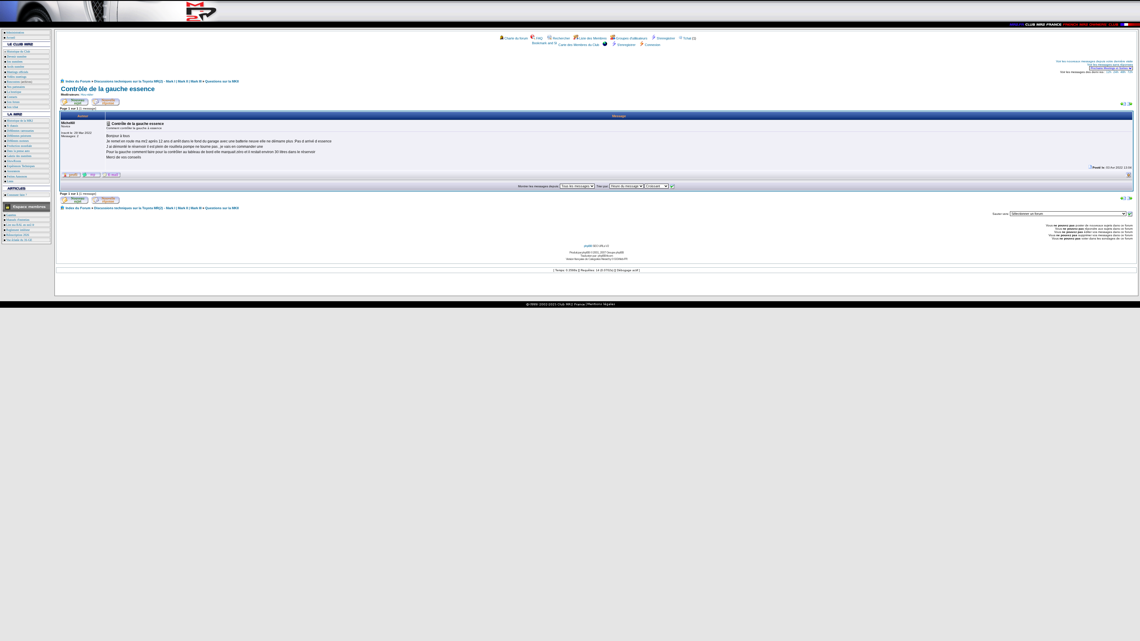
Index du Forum (78, 81)
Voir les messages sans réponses (1110, 64)
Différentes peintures (18, 135)
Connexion (652, 45)
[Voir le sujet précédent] (1123, 104)
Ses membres (14, 61)
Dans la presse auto (18, 151)
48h (1123, 72)
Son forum (13, 102)
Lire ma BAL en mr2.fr (19, 224)
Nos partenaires (15, 86)
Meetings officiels (17, 72)
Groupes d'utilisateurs (631, 38)
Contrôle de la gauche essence (108, 89)
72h (1130, 72)
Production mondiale (19, 145)
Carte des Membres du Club (578, 45)
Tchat (687, 38)
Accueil (10, 37)
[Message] (1090, 167)
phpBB (588, 245)
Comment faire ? (16, 194)
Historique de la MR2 (19, 120)
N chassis (12, 125)
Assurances (13, 171)
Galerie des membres (18, 156)
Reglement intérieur (17, 229)
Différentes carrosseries (20, 130)
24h (1116, 72)
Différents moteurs (17, 140)
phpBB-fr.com (605, 255)
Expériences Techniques (20, 166)
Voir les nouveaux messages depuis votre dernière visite (1094, 61)
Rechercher (561, 38)
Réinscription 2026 (17, 235)
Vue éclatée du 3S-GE (18, 240)
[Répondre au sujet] (105, 101)
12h (1109, 72)
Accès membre (15, 66)
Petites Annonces (16, 176)
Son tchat (12, 107)
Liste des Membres (593, 38)
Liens (9, 181)
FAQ (539, 38)
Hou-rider (87, 94)
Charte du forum (516, 38)
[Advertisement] (129, 65)
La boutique (13, 91)
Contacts (11, 97)
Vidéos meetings (16, 76)
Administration (15, 32)
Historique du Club (18, 51)
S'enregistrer (666, 38)
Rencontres (13, 81)
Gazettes (10, 215)
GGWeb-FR (620, 259)
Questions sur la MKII (222, 81)
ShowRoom (13, 161)
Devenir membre (16, 56)
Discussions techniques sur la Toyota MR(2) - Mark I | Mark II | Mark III (148, 81)
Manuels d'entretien (17, 219)
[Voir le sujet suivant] (1129, 104)
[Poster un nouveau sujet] (74, 101)
